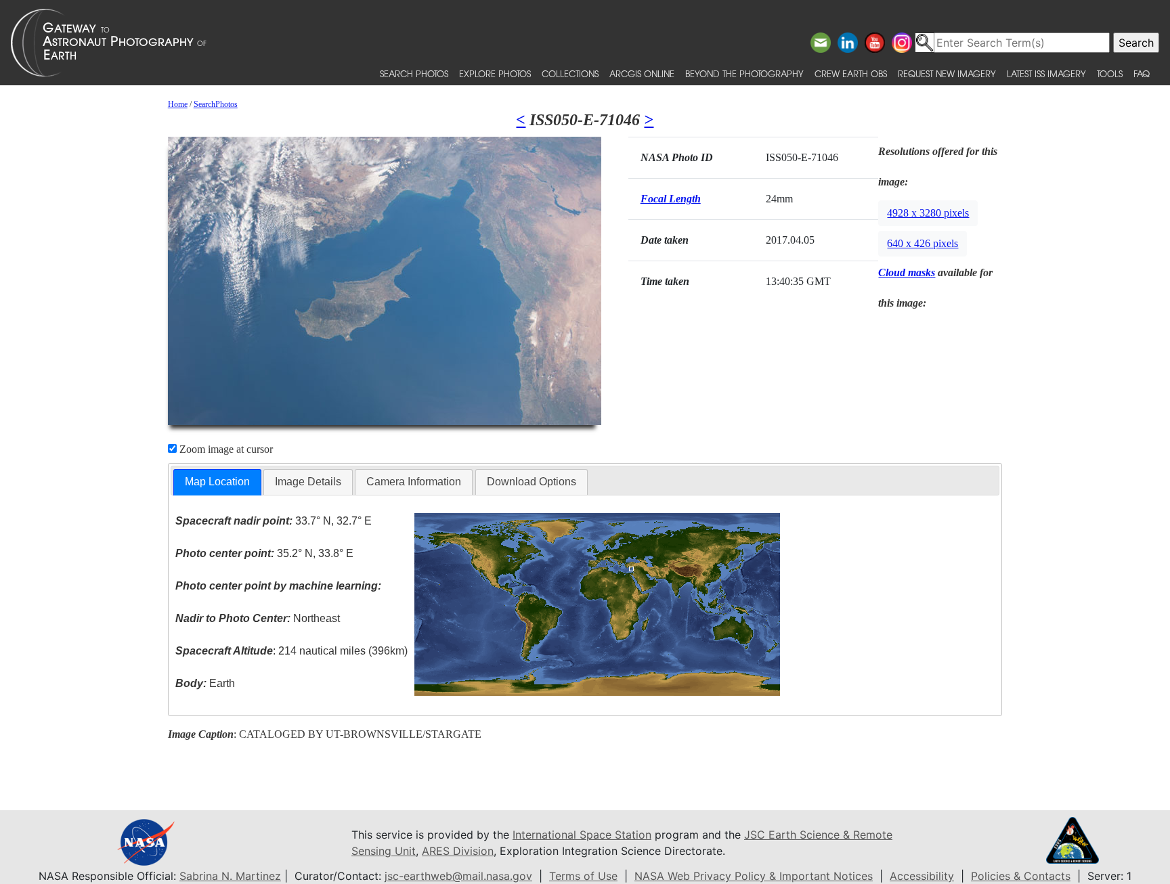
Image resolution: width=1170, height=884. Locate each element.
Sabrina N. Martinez (230, 876)
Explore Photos (495, 73)
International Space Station (582, 834)
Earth (205, 683)
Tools (1110, 73)
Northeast (257, 618)
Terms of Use (583, 876)
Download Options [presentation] (531, 481)
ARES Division (458, 851)
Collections (570, 73)
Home (178, 104)
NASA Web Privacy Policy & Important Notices (753, 876)
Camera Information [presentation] (413, 481)
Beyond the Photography (744, 73)
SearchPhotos (216, 104)
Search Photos (414, 73)
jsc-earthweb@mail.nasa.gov (458, 876)
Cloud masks (906, 272)
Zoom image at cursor (225, 449)
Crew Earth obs (851, 73)
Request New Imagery (947, 73)
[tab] (217, 482)
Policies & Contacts (1020, 876)
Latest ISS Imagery (1046, 73)
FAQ (1141, 73)
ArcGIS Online (641, 73)
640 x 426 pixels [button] (922, 243)
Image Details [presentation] (308, 481)
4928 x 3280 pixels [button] (928, 213)
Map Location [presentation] (217, 481)
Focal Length (671, 198)
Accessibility (922, 876)
